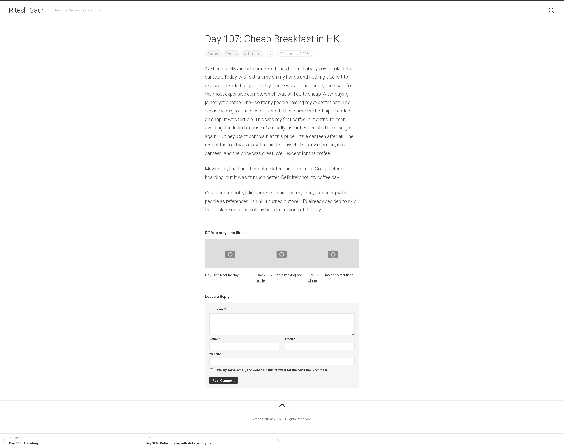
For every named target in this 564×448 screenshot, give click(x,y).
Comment (217, 309)
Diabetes (213, 53)
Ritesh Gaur (26, 10)
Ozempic (231, 53)
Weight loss (252, 53)
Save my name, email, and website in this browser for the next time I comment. (271, 370)
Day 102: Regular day (222, 275)
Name (214, 339)
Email (290, 339)
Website (215, 354)
